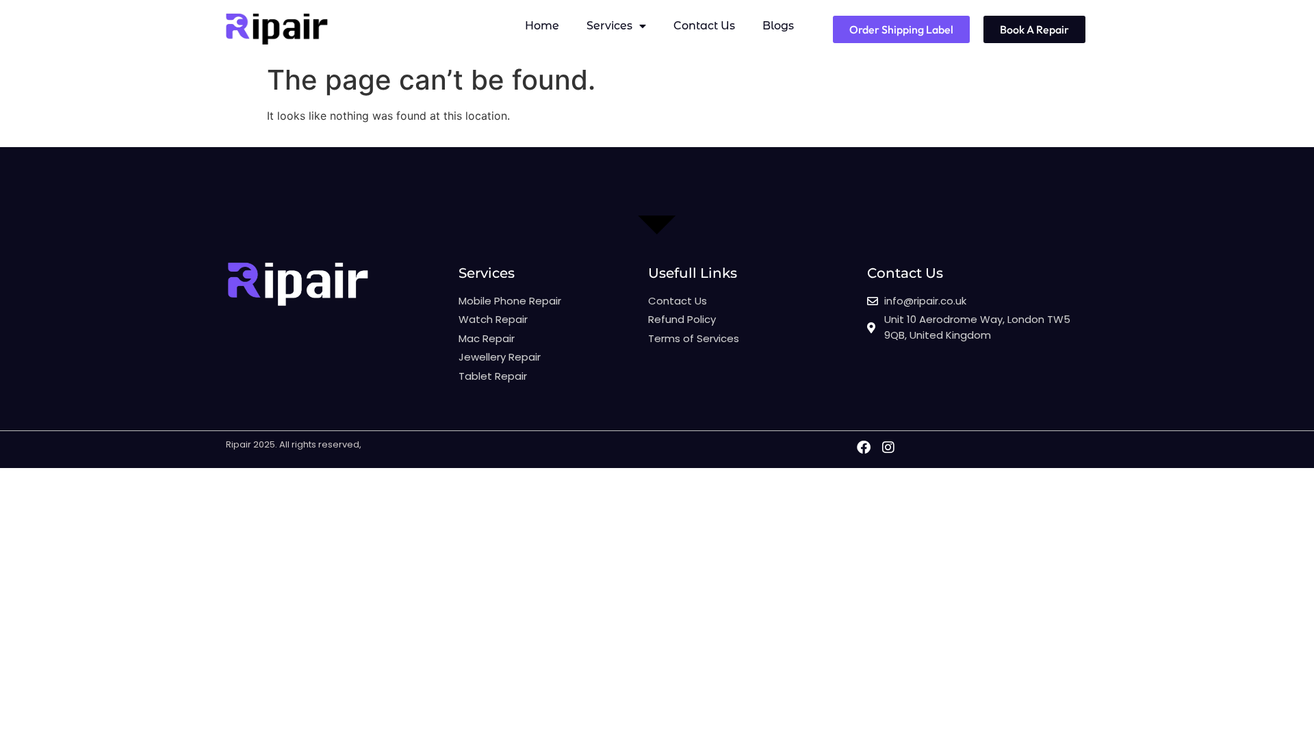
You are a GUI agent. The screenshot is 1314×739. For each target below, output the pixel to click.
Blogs (778, 25)
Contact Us (704, 25)
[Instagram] (888, 447)
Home (542, 25)
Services (609, 25)
